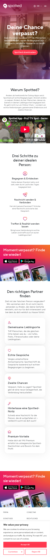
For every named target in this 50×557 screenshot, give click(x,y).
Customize (13, 552)
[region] (25, 539)
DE (38, 6)
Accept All (25, 545)
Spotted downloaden (26, 53)
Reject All (36, 552)
